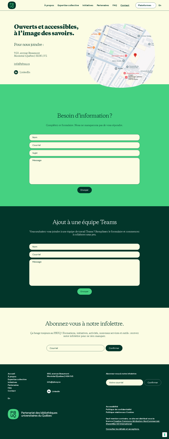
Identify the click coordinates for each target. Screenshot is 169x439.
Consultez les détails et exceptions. (122, 429)
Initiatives (88, 5)
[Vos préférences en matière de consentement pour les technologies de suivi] (164, 434)
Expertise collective (68, 5)
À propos (49, 5)
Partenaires (103, 5)
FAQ (115, 5)
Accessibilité (112, 406)
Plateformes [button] (144, 5)
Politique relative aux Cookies (120, 412)
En (160, 5)
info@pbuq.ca (22, 63)
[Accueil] (12, 8)
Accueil (11, 373)
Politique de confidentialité (119, 409)
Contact (125, 5)
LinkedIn (25, 72)
